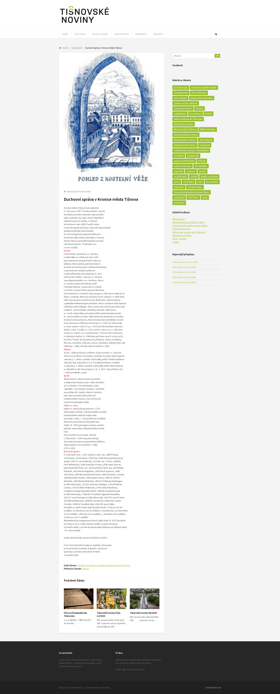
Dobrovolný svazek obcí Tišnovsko (189, 232)
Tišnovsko (179, 187)
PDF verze (80, 34)
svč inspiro (188, 181)
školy (204, 197)
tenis (200, 181)
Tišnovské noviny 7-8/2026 (185, 262)
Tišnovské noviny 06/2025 (143, 612)
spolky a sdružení (209, 176)
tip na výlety (212, 181)
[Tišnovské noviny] (84, 23)
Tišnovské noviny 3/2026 (184, 282)
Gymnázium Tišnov (183, 108)
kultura (208, 113)
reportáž (178, 171)
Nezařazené (72, 191)
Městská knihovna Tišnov (186, 134)
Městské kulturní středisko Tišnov (188, 222)
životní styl (179, 202)
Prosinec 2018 (84, 191)
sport (176, 181)
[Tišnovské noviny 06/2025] (144, 598)
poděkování (193, 155)
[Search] (216, 34)
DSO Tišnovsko (199, 92)
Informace (141, 34)
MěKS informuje (207, 129)
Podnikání (178, 155)
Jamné (175, 242)
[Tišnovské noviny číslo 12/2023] (111, 598)
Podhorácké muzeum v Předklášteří (191, 150)
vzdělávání (179, 197)
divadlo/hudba (181, 92)
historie (199, 108)
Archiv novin (122, 34)
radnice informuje (182, 166)
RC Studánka (201, 166)
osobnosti (205, 145)
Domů (65, 34)
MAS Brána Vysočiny (183, 124)
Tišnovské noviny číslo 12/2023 (108, 614)
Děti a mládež (180, 98)
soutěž (194, 176)
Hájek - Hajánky (179, 238)
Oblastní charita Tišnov (185, 145)
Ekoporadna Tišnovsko (202, 98)
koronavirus (195, 113)
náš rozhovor (206, 139)
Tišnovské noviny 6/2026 (184, 267)
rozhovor (190, 171)
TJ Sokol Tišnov (195, 187)
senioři (202, 171)
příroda (201, 160)
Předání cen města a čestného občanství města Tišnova (103, 565)
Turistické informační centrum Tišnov (191, 192)
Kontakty (158, 34)
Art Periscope (180, 87)
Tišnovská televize (181, 228)
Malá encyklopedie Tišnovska (188, 119)
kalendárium (180, 113)
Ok (217, 55)
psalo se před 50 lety (184, 160)
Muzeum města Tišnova (185, 129)
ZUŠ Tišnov (193, 197)
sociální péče (180, 176)
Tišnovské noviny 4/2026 (184, 277)
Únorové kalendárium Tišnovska (75, 614)
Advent (85, 568)
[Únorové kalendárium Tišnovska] (78, 598)
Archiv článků (100, 34)
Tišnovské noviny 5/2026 (184, 272)
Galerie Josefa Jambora (185, 103)
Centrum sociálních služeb (203, 87)
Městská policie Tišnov (185, 139)
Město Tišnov (178, 219)
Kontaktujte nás (213, 687)
